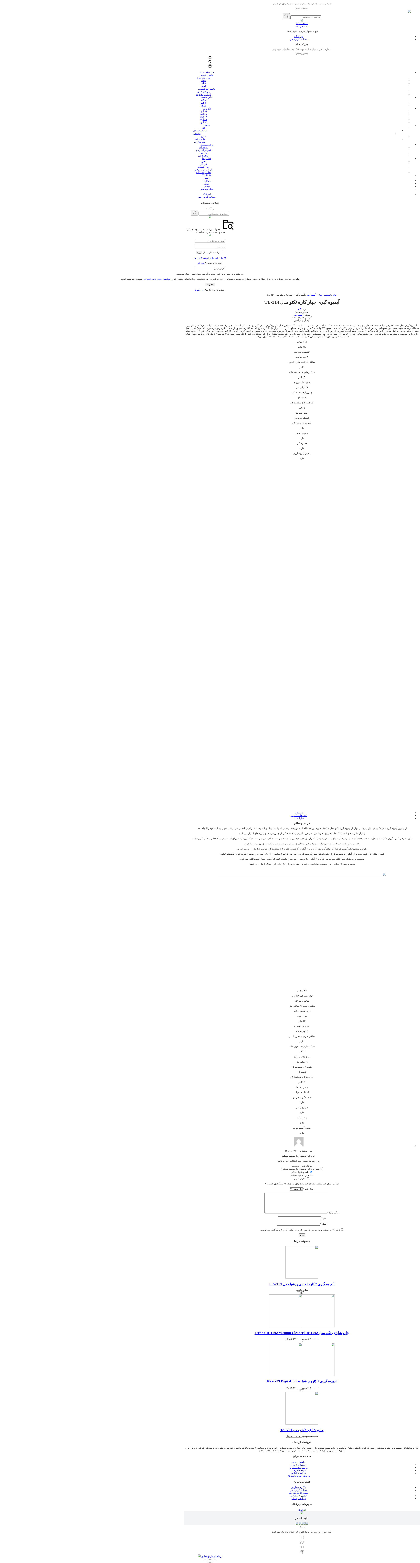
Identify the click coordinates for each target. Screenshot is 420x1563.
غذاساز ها (206, 158)
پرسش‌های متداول (298, 1467)
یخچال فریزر (207, 75)
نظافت (206, 125)
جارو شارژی (200, 142)
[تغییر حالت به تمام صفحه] (208, 1559)
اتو (203, 128)
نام (323, 1218)
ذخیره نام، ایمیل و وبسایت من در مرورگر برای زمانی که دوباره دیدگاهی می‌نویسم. (300, 1230)
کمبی (203, 86)
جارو (203, 136)
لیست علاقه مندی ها (298, 1493)
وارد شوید (199, 290)
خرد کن (203, 164)
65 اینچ (203, 111)
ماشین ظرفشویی (206, 89)
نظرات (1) (299, 818)
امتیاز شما (308, 1189)
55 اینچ (203, 114)
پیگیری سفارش (298, 1487)
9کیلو (203, 105)
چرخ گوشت (203, 167)
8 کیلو (203, 103)
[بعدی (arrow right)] (208, 1562)
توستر (207, 186)
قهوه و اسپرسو (203, 150)
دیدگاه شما (333, 1212)
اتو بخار (196, 133)
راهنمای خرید (298, 1462)
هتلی (203, 83)
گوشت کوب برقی (203, 169)
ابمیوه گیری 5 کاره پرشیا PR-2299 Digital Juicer (302, 1381)
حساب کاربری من (298, 39)
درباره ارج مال (299, 1498)
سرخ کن (207, 180)
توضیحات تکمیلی (299, 815)
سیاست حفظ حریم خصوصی (156, 279)
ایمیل (323, 1224)
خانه (335, 295)
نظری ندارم (299, 1178)
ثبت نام (201, 263)
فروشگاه (298, 36)
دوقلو (203, 80)
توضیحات (298, 812)
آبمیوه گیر (203, 147)
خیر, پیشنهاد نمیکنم (300, 1175)
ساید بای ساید (203, 78)
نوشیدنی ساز (206, 144)
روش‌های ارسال (298, 1465)
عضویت (210, 284)
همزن (203, 161)
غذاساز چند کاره (203, 172)
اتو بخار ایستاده (200, 130)
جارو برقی (200, 139)
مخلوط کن (203, 156)
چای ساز (203, 153)
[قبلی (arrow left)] (211, 1562)
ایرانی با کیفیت (203, 94)
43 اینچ (203, 119)
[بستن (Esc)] (215, 1559)
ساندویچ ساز (207, 189)
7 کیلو (203, 100)
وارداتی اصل (203, 91)
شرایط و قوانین (298, 1473)
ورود (199, 252)
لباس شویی (206, 97)
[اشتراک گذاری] (211, 1559)
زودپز (206, 178)
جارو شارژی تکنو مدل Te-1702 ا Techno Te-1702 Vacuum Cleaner (302, 1333)
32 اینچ (203, 122)
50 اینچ (203, 117)
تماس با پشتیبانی (299, 1496)
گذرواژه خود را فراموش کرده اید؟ (210, 258)
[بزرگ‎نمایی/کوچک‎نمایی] (205, 1559)
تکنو (300, 309)
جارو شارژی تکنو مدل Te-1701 (302, 1430)
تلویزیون (207, 108)
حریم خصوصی (299, 1470)
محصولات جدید (207, 72)
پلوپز (206, 183)
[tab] (298, 812)
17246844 (206, 175)
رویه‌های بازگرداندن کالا (298, 1476)
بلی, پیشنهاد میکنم (300, 1172)
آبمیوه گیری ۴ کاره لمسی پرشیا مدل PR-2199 (302, 1284)
